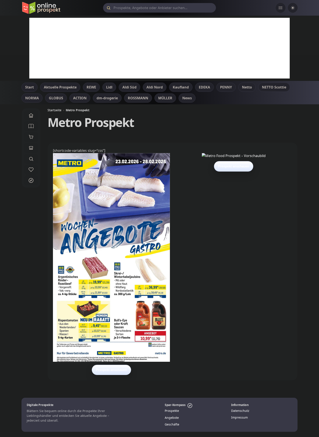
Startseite (54, 110)
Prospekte (172, 411)
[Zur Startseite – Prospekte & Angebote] (41, 8)
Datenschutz (240, 411)
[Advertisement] (159, 48)
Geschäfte (172, 424)
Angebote (172, 418)
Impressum (239, 417)
